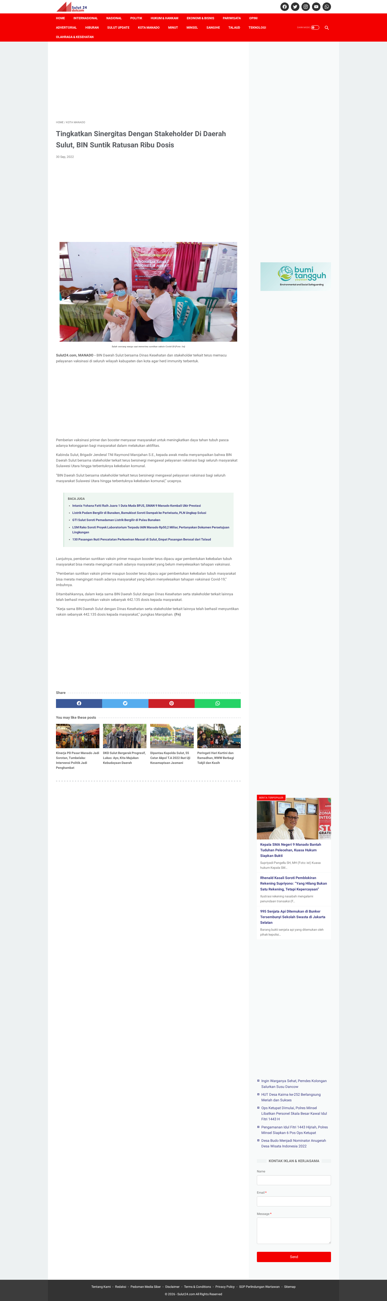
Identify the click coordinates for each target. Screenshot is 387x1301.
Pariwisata (232, 18)
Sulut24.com (186, 1294)
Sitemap (290, 1286)
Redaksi (120, 1286)
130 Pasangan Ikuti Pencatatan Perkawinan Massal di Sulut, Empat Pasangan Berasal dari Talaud (141, 539)
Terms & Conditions (197, 1286)
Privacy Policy (225, 1286)
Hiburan (92, 27)
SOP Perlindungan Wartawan (259, 1286)
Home (60, 18)
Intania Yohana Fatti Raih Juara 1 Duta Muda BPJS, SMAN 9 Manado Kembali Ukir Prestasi (136, 506)
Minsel (192, 27)
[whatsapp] (326, 7)
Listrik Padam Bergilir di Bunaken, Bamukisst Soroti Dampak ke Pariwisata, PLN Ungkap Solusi (139, 513)
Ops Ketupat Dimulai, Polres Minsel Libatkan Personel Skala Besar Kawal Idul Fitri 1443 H (294, 1113)
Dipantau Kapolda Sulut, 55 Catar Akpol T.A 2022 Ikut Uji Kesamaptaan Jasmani (170, 758)
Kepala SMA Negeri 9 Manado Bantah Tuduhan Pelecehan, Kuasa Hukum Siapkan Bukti (290, 850)
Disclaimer (172, 1286)
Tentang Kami (101, 1286)
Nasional (114, 18)
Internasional (85, 18)
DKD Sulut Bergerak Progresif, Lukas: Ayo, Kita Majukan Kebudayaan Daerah (124, 758)
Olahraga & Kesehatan (75, 37)
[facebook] (284, 7)
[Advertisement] (148, 81)
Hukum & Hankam (164, 18)
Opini (253, 18)
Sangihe (213, 27)
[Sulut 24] (74, 6)
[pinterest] (171, 703)
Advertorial (66, 27)
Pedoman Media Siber (146, 1286)
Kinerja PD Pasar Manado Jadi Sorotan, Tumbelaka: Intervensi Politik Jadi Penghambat (77, 760)
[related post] (77, 736)
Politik (136, 18)
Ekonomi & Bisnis (200, 18)
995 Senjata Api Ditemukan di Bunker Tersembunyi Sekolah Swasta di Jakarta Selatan (292, 917)
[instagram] (305, 7)
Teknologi (257, 27)
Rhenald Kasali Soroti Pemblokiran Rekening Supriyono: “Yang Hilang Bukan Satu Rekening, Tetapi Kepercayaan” (293, 883)
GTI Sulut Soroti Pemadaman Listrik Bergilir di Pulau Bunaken (116, 520)
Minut (173, 27)
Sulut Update (118, 27)
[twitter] (294, 7)
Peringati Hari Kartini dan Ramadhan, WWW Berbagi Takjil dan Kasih (215, 758)
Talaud (234, 27)
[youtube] (315, 7)
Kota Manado (149, 27)
